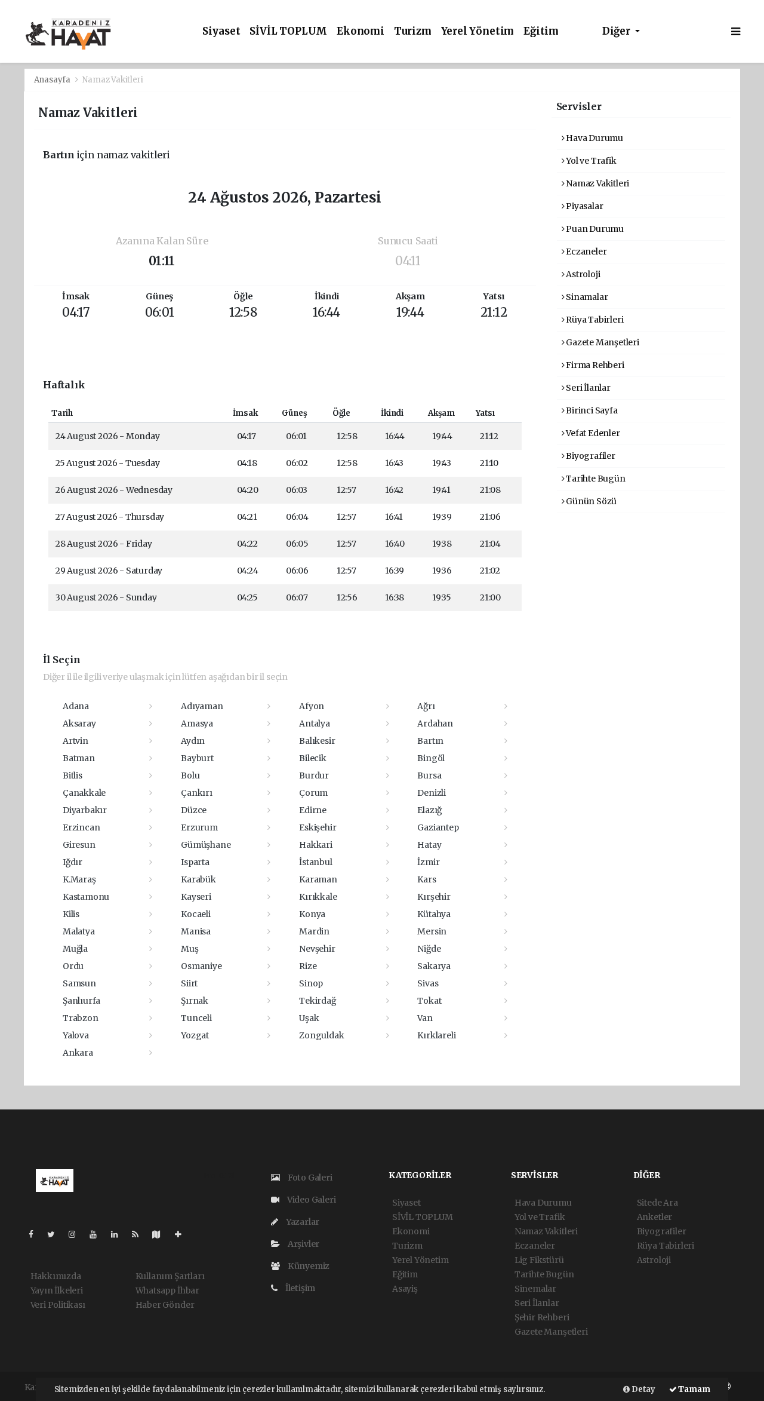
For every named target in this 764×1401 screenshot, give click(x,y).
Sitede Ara (657, 1202)
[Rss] (140, 1234)
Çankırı (196, 792)
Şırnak (194, 1000)
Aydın (193, 740)
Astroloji (582, 274)
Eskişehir (317, 827)
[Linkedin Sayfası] (119, 1234)
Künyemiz (307, 1266)
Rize (307, 966)
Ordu (73, 966)
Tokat (429, 1000)
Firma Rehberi (594, 365)
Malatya (79, 931)
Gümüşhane (205, 844)
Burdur (314, 775)
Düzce (194, 810)
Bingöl (431, 758)
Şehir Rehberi (542, 1317)
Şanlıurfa (81, 1000)
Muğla (75, 948)
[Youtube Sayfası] (98, 1234)
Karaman (318, 879)
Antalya (314, 723)
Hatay (429, 844)
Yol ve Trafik (590, 160)
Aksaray (79, 723)
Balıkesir (317, 740)
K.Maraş (79, 879)
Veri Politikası (57, 1304)
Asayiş (405, 1288)
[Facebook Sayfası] (36, 1234)
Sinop (311, 983)
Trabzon (80, 1018)
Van (424, 1018)
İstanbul (315, 862)
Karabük (198, 879)
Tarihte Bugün (594, 478)
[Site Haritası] (161, 1234)
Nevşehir (317, 948)
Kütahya (434, 914)
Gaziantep (437, 827)
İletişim (299, 1288)
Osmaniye (201, 966)
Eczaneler (585, 251)
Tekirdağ (317, 1000)
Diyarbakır (85, 810)
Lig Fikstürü (539, 1260)
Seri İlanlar (587, 387)
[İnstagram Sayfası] (77, 1234)
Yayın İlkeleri (56, 1290)
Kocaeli (196, 914)
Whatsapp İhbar (167, 1290)
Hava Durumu (593, 138)
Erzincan (81, 827)
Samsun (79, 983)
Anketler (654, 1217)
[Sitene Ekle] (183, 1234)
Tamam (693, 1389)
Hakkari (315, 844)
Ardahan (435, 723)
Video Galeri (310, 1199)
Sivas (427, 983)
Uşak (309, 1018)
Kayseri (196, 896)
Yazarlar (301, 1221)
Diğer (617, 31)
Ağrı (426, 706)
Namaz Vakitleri (596, 183)
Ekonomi (360, 31)
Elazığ (429, 810)
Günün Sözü (590, 501)
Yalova (76, 1035)
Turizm (413, 31)
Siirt (189, 983)
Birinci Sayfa (590, 410)
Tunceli (196, 1018)
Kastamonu (86, 896)
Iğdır (72, 862)
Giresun (79, 844)
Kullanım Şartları (170, 1276)
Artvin (75, 740)
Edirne (312, 810)
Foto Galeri (309, 1177)
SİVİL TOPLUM (288, 31)
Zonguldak (321, 1035)
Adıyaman (202, 706)
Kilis (71, 914)
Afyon (311, 706)
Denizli (431, 792)
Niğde (428, 948)
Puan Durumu (594, 228)
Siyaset (221, 31)
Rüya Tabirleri (593, 319)
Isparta (195, 862)
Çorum (313, 792)
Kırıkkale (318, 896)
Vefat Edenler (592, 433)
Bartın (430, 740)
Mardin (314, 931)
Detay (642, 1389)
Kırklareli (436, 1035)
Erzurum (199, 827)
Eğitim (541, 31)
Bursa (429, 775)
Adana (76, 706)
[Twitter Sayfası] (55, 1234)
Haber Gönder (165, 1304)
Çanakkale (84, 792)
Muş (189, 948)
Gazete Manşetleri (601, 342)
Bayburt (197, 758)
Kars (426, 879)
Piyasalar (583, 206)
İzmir (428, 862)
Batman (79, 758)
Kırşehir (433, 896)
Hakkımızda (55, 1276)
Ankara (78, 1052)
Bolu (190, 775)
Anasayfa (53, 80)
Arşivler (302, 1243)
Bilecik (312, 758)
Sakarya (434, 966)
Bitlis (72, 775)
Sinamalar (586, 297)
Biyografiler (589, 455)
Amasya (197, 723)
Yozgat (195, 1035)
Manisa (196, 931)
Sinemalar (535, 1288)
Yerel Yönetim (478, 31)
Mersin (431, 931)
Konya (312, 914)
